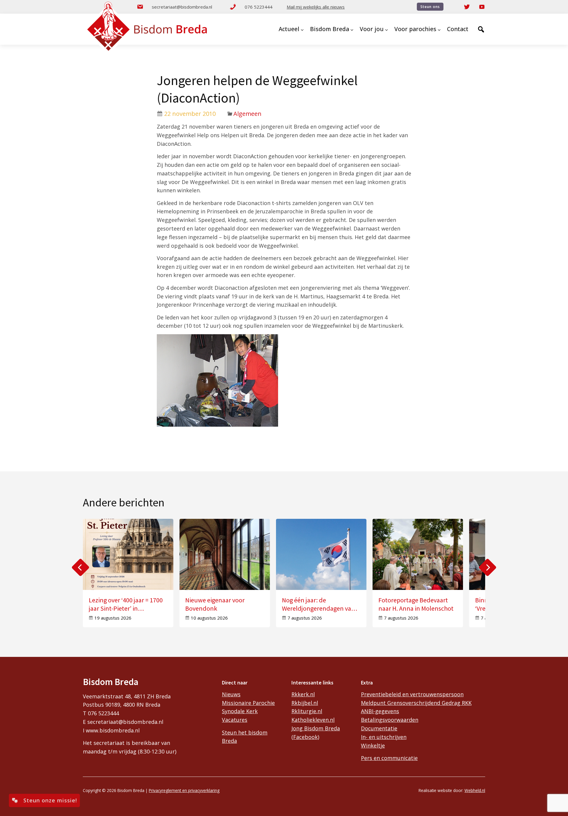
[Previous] (80, 567)
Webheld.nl (474, 790)
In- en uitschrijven (383, 736)
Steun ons (430, 6)
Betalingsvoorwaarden (389, 719)
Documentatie (379, 728)
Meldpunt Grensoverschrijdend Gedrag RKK (416, 702)
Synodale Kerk (240, 711)
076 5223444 (258, 7)
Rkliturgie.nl (306, 711)
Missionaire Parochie (248, 702)
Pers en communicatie (389, 757)
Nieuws (231, 694)
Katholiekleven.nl (313, 719)
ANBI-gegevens (380, 711)
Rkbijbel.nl (304, 702)
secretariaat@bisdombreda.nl (182, 7)
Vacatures (234, 719)
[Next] (487, 567)
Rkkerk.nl (303, 694)
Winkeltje (373, 745)
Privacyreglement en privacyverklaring (184, 790)
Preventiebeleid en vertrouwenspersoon (412, 694)
